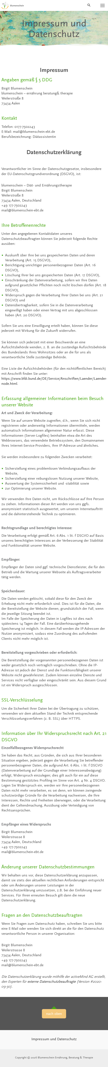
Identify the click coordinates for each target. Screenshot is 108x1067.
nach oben (54, 1013)
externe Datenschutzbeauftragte (51, 981)
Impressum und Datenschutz (54, 1039)
